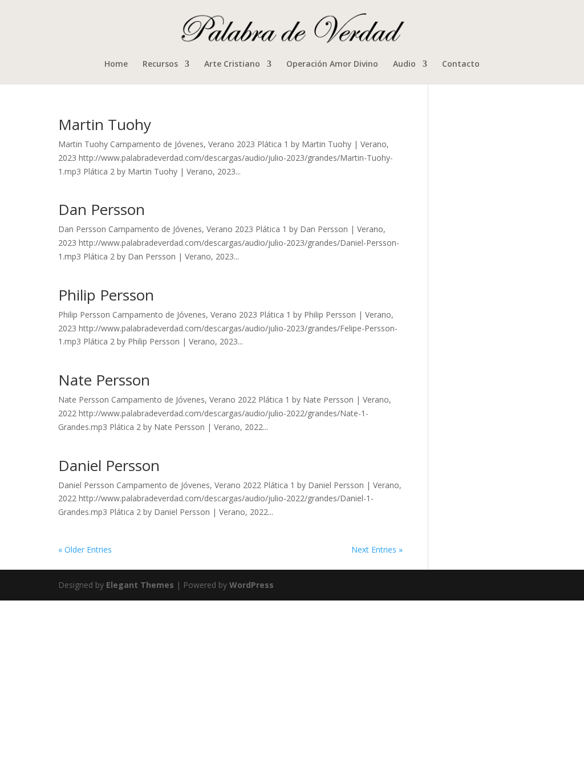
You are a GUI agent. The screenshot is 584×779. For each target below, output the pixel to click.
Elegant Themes (140, 584)
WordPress (251, 584)
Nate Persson (104, 380)
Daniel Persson (109, 465)
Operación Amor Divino (332, 64)
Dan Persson (101, 209)
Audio (404, 64)
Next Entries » (377, 549)
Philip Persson (106, 295)
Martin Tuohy (104, 124)
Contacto (461, 64)
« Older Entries (85, 549)
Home (116, 64)
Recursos (160, 64)
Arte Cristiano (232, 64)
